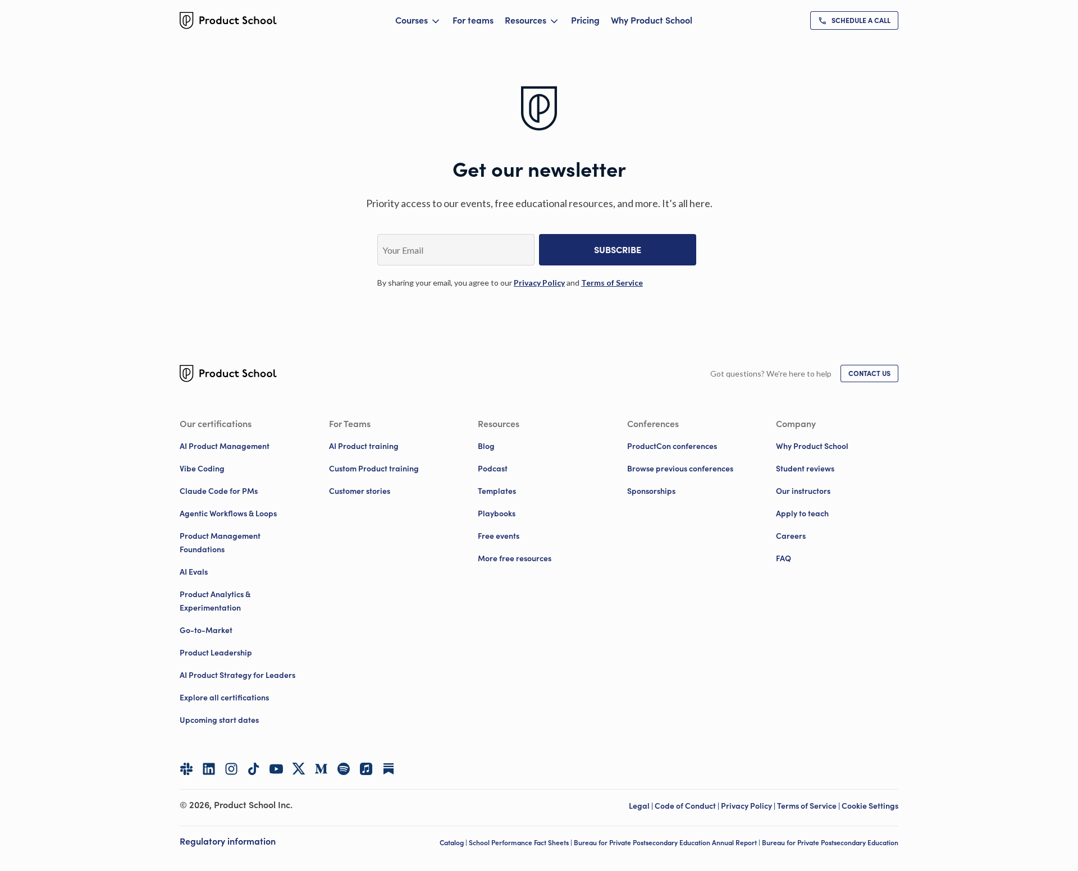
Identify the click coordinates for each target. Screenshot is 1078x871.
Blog (486, 446)
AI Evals (194, 572)
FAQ (783, 558)
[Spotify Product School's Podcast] (343, 769)
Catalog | (454, 842)
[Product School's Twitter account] (298, 768)
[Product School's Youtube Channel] (276, 769)
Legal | (642, 806)
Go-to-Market (206, 630)
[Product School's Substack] (388, 769)
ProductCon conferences (672, 446)
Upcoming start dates (219, 720)
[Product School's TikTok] (254, 769)
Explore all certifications (224, 698)
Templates (497, 491)
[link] (854, 20)
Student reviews (805, 469)
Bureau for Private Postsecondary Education (830, 842)
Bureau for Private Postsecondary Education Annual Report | (668, 842)
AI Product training (364, 446)
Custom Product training (374, 469)
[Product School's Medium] (321, 769)
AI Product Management (225, 446)
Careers (791, 536)
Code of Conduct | (688, 806)
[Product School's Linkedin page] (209, 769)
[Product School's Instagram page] (231, 769)
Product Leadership (216, 653)
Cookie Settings (870, 806)
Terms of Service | (809, 806)
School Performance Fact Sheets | (521, 842)
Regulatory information (228, 841)
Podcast (493, 469)
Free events (498, 536)
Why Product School (651, 20)
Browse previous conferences (680, 469)
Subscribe (617, 249)
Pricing (585, 20)
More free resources (514, 558)
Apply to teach (802, 513)
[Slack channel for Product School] (186, 769)
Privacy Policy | (749, 806)
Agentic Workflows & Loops (228, 513)
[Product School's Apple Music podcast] (366, 769)
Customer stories (359, 491)
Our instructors (803, 491)
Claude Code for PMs (219, 491)
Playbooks (496, 513)
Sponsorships (651, 491)
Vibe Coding (202, 469)
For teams (473, 20)
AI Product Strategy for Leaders (237, 675)
